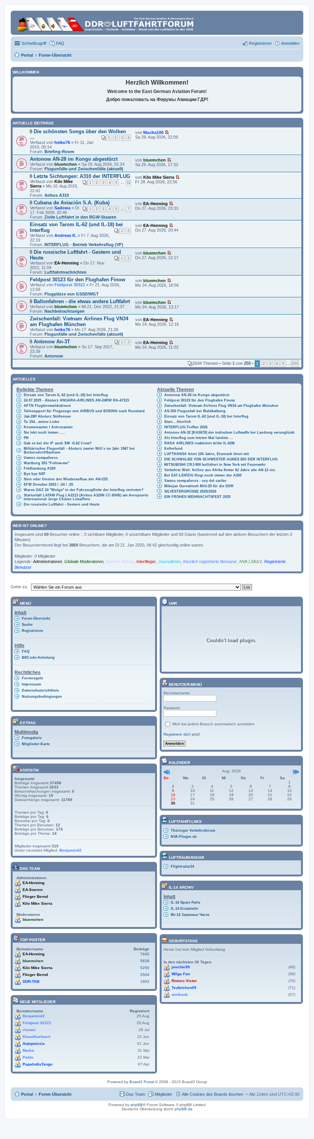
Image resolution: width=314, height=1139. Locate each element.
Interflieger (146, 561)
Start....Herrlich (177, 422)
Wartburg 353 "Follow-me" (46, 463)
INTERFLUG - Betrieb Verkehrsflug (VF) (83, 244)
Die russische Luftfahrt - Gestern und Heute (62, 504)
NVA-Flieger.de (184, 837)
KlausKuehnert (36, 1037)
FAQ (25, 651)
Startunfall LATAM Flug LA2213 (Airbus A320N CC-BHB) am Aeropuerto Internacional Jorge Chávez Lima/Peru (86, 497)
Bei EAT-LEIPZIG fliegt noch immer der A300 (203, 475)
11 (128, 182)
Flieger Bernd (35, 896)
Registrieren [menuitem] (260, 43)
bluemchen (65, 164)
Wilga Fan (181, 974)
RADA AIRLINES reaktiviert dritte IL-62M (199, 443)
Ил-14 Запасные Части (190, 915)
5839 (144, 961)
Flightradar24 (182, 866)
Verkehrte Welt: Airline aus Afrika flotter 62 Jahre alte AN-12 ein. (220, 470)
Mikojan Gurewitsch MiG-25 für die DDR (199, 486)
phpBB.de (184, 1109)
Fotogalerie (32, 738)
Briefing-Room (59, 151)
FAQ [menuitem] (60, 43)
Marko (28, 1050)
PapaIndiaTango (37, 1064)
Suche (27, 625)
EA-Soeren (33, 890)
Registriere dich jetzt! (182, 734)
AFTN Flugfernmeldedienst (47, 406)
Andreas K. (65, 235)
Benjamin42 (70, 850)
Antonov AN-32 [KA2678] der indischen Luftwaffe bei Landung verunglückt (229, 432)
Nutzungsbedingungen (42, 696)
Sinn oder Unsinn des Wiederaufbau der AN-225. (66, 479)
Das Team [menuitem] (135, 1094)
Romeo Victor (184, 981)
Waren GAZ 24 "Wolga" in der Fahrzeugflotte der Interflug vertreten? (84, 490)
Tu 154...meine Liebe (41, 422)
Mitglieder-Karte (36, 744)
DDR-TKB (31, 981)
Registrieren (32, 631)
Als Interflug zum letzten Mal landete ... (198, 438)
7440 (144, 954)
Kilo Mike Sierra (158, 177)
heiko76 (62, 142)
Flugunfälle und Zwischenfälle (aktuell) (83, 168)
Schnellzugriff (33, 43)
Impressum (31, 684)
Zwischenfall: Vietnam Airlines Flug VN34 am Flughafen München (79, 321)
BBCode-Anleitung (38, 657)
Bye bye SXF (35, 474)
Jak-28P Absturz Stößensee (47, 416)
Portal (27, 55)
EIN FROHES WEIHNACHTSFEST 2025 (197, 497)
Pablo (28, 1057)
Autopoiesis (34, 1043)
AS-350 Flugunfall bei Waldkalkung (195, 411)
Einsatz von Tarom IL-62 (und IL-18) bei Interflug (66, 395)
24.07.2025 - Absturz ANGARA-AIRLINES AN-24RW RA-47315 (76, 400)
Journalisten (169, 561)
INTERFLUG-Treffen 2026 (186, 427)
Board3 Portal (141, 1082)
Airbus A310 (56, 195)
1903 (144, 981)
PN (26, 438)
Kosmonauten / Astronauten (48, 427)
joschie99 (181, 967)
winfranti (180, 994)
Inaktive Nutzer (120, 561)
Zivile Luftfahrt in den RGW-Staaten (80, 217)
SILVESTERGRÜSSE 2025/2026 (190, 491)
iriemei (29, 1030)
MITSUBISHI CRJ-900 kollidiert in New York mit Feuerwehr (215, 465)
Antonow (53, 356)
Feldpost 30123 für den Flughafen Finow (77, 279)
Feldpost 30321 (69, 284)
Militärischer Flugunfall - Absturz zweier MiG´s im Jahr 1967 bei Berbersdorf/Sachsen (79, 450)
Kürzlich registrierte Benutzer (210, 561)
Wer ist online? (30, 526)
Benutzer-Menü (185, 684)
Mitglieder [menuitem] (163, 1094)
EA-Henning (155, 203)
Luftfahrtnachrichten (65, 272)
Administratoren (47, 561)
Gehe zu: (19, 586)
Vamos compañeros (41, 458)
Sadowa (62, 208)
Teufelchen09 (184, 988)
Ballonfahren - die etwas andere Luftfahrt (82, 301)
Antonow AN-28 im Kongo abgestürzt (74, 159)
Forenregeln (32, 678)
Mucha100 (153, 132)
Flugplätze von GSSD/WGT (71, 294)
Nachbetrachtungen (64, 311)
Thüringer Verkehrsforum (193, 830)
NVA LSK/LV (250, 561)
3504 (144, 975)
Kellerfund (173, 448)
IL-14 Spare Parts (185, 902)
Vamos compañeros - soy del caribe (195, 481)
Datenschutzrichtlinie (40, 690)
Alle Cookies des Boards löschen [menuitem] (212, 1094)
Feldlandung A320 (40, 468)
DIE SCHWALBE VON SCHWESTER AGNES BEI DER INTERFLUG (221, 459)
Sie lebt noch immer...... (44, 432)
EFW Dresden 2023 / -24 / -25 (48, 484)
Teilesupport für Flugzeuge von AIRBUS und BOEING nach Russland (84, 411)
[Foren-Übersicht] (106, 23)
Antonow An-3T (52, 341)
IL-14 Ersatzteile (184, 909)
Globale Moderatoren (83, 561)
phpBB (137, 1105)
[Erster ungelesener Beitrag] (167, 132)
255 (294, 363)
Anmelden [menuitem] (290, 43)
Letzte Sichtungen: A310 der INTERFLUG (82, 176)
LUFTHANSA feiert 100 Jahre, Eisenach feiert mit (206, 454)
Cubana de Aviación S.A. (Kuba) (72, 203)
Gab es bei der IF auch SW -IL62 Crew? (58, 443)
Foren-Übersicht (36, 618)
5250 (144, 968)
